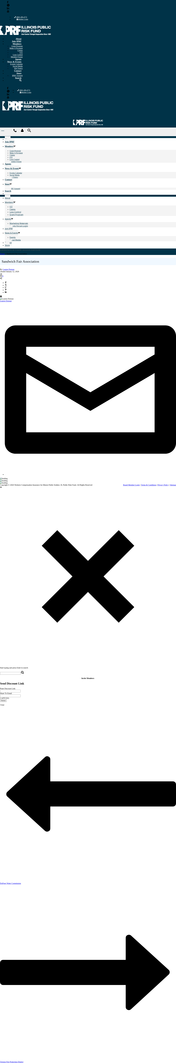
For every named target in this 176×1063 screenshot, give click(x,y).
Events (13, 237)
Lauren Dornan (8, 269)
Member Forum (15, 162)
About (18, 39)
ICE (11, 206)
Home (2, 254)
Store (19, 73)
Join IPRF (16, 41)
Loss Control (18, 55)
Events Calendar (16, 64)
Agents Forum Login (19, 226)
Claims (20, 50)
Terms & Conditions (148, 485)
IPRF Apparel (15, 189)
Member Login (23, 19)
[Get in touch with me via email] (90, 474)
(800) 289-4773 (21, 17)
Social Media (18, 66)
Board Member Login (131, 485)
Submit (3, 700)
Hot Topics (14, 177)
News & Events (14, 62)
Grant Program (17, 46)
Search (18, 78)
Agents (18, 59)
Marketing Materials (19, 223)
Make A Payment (16, 48)
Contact (17, 71)
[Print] (1, 297)
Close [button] (2, 705)
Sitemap (173, 485)
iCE (21, 53)
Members (17, 44)
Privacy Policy (163, 485)
